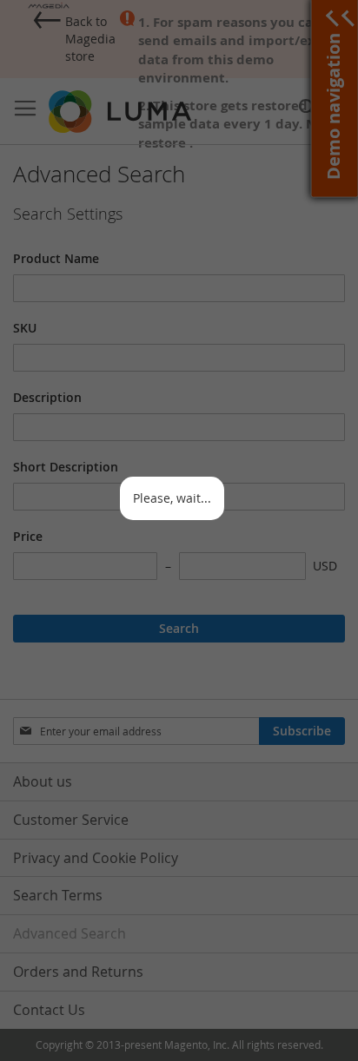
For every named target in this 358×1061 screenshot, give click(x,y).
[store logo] (122, 111)
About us (42, 781)
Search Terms (58, 895)
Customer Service (71, 819)
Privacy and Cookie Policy (95, 857)
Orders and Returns (78, 971)
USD (325, 565)
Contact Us (49, 1009)
